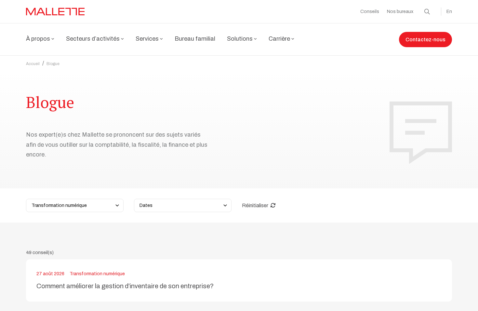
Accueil (33, 63)
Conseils (369, 11)
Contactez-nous (425, 39)
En (449, 11)
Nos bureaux (400, 11)
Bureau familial (195, 38)
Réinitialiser (255, 205)
